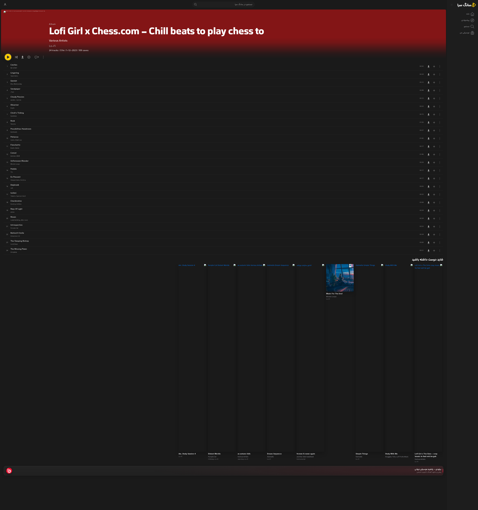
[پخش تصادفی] (16, 57)
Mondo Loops (331, 296)
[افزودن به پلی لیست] (434, 66)
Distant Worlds (214, 454)
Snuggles (388, 457)
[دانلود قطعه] (428, 66)
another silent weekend (305, 457)
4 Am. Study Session (187, 454)
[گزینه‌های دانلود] (23, 57)
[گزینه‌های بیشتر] (43, 57)
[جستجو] (195, 4)
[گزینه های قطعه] (440, 66)
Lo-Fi (52, 46)
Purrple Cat (212, 457)
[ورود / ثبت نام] (5, 4)
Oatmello (359, 457)
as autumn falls (244, 454)
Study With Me (391, 454)
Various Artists (58, 41)
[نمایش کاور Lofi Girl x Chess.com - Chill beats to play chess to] (24, 31)
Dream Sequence (274, 454)
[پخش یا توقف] (8, 57)
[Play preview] (419, 448)
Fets (394, 457)
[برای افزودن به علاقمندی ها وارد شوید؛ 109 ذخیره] (30, 57)
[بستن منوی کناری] (451, 4)
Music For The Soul (334, 294)
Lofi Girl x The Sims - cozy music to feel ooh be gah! (426, 455)
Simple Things (362, 454)
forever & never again (306, 454)
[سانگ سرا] (466, 4)
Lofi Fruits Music (402, 457)
